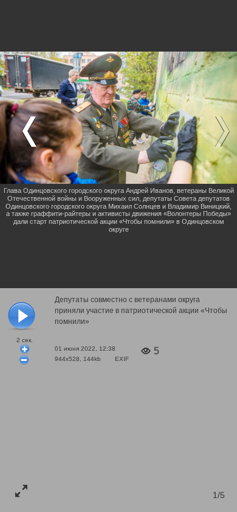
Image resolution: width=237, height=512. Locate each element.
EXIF (122, 358)
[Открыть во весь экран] (21, 491)
